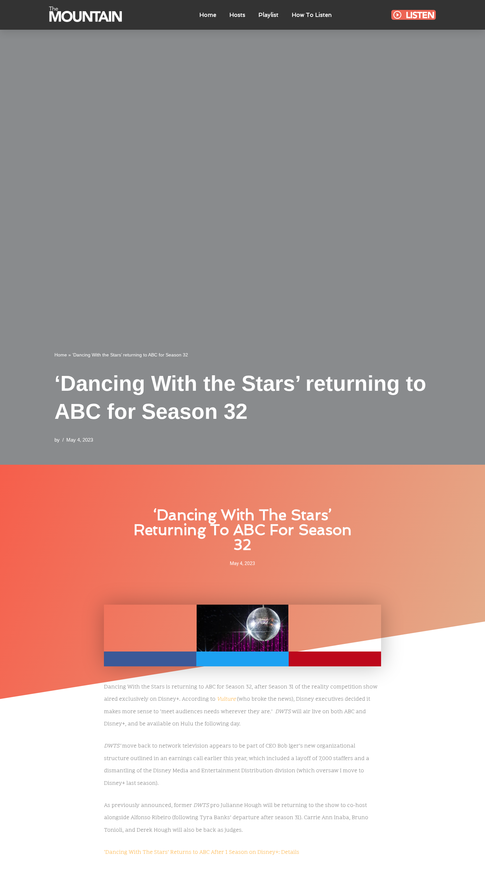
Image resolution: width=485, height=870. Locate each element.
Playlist (268, 15)
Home (207, 15)
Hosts (237, 15)
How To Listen (312, 15)
